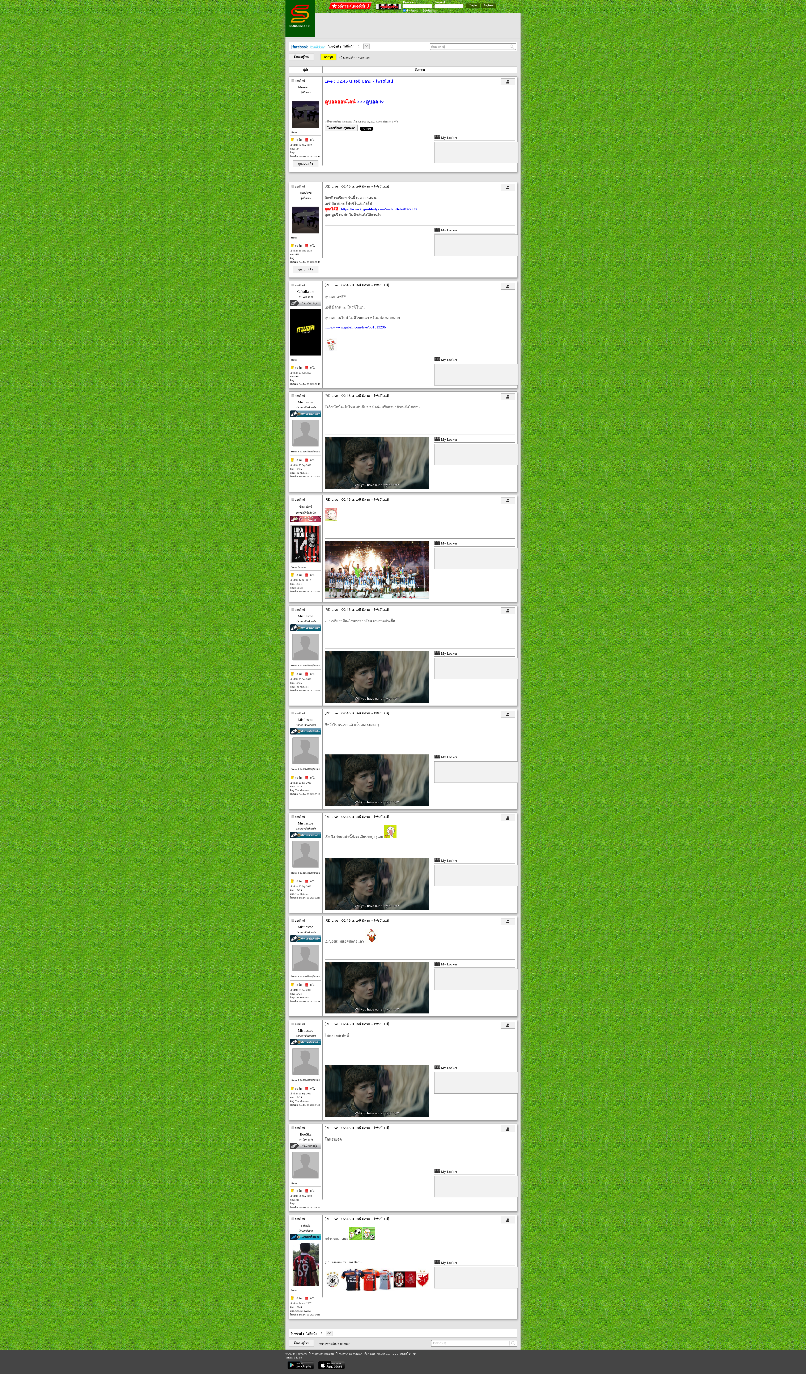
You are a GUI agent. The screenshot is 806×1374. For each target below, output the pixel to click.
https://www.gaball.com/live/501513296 (355, 327)
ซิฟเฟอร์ (305, 507)
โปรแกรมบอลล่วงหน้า (349, 1354)
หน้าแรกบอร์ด (347, 57)
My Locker (448, 138)
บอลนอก (364, 57)
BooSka (305, 1134)
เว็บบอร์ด (369, 1354)
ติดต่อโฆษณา (408, 1354)
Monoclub (305, 87)
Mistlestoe (305, 402)
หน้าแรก (290, 1354)
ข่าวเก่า (302, 1354)
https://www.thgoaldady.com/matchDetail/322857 (379, 209)
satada (305, 1225)
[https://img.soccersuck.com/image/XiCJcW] (377, 598)
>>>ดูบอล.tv (370, 101)
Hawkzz (306, 193)
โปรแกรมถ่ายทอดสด (321, 1354)
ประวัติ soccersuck (387, 1354)
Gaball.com (305, 292)
